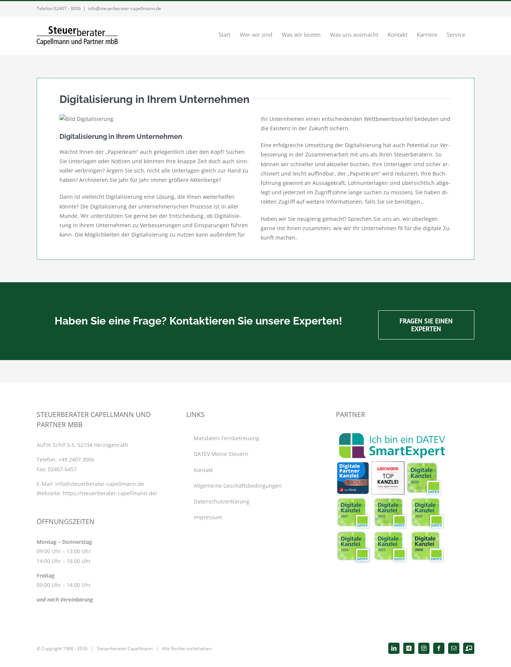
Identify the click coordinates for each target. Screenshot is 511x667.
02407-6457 (62, 469)
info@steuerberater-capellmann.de (124, 8)
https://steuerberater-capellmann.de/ (110, 493)
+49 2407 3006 (76, 459)
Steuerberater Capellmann (125, 648)
